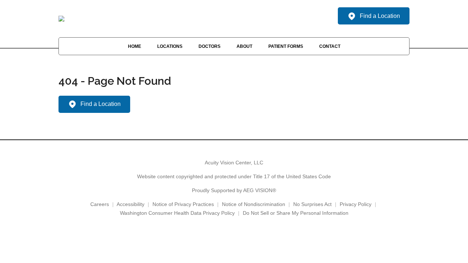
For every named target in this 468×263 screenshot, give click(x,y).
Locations (169, 46)
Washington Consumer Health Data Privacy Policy (177, 213)
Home (134, 46)
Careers (99, 204)
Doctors (209, 46)
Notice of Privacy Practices (183, 204)
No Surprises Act (312, 204)
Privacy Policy (355, 204)
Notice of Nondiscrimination (253, 204)
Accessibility (130, 204)
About (244, 46)
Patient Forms (285, 46)
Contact (329, 46)
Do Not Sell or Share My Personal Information (295, 213)
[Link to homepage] (61, 19)
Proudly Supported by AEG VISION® (234, 190)
